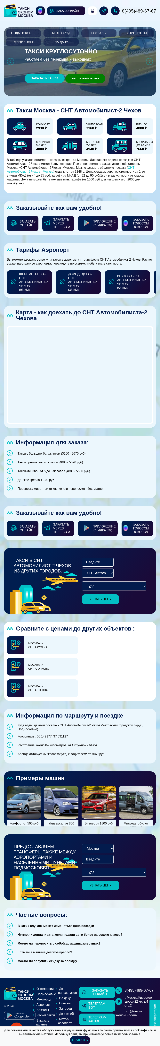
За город (65, 1008)
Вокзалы (98, 33)
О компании (45, 988)
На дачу (61, 42)
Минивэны (23, 42)
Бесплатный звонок (85, 78)
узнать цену (100, 599)
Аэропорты (136, 33)
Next (149, 61)
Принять (80, 1040)
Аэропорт (43, 1004)
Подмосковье (23, 33)
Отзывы (65, 1003)
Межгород (61, 33)
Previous (10, 61)
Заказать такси (44, 78)
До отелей (66, 1013)
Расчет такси (45, 1015)
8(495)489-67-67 (139, 11)
